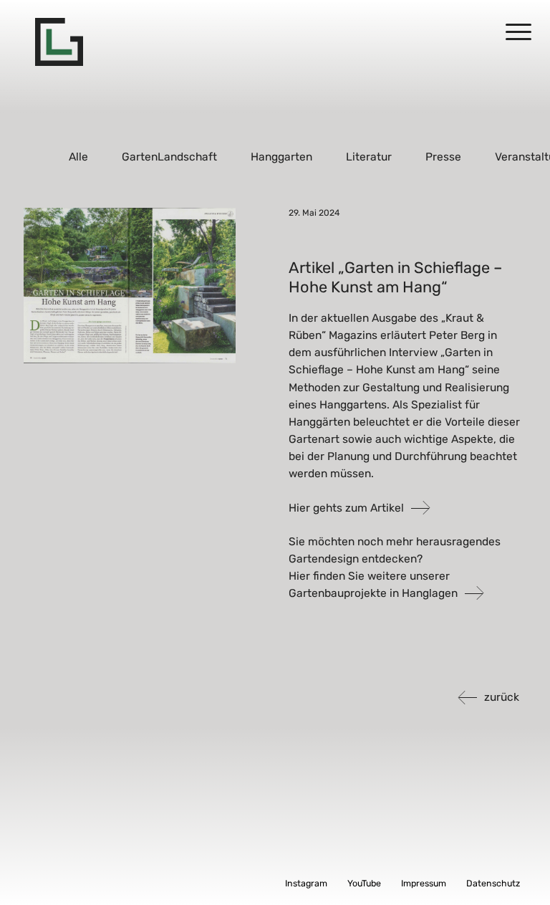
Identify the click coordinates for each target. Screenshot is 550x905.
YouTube (364, 883)
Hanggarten (281, 156)
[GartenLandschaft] (59, 42)
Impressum (423, 883)
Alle (79, 156)
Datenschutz (493, 883)
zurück (501, 697)
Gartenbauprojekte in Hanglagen (373, 593)
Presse (443, 156)
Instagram (306, 883)
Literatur (369, 156)
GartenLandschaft (170, 156)
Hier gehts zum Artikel (346, 507)
